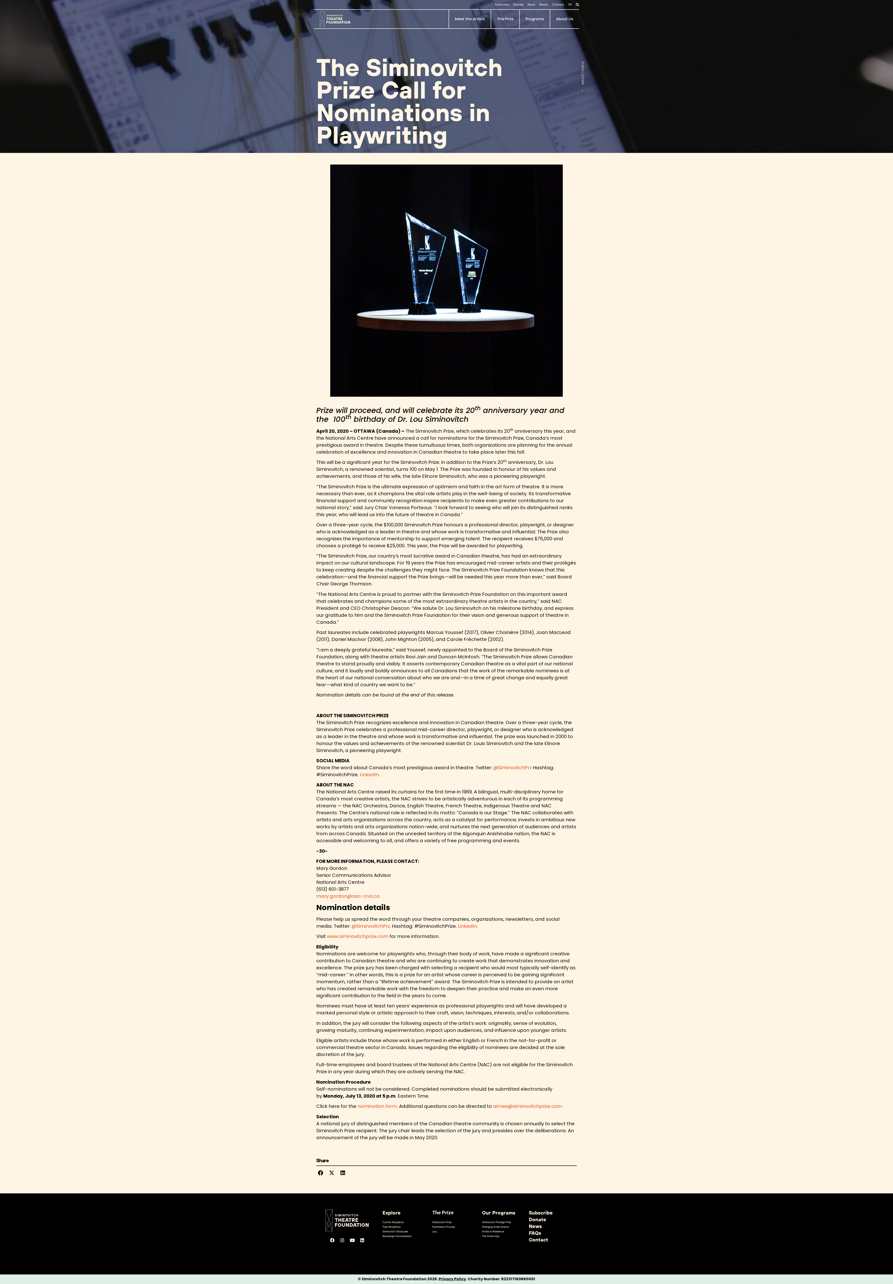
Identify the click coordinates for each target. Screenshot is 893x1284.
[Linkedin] (362, 1240)
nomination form (377, 1106)
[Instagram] (342, 1240)
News (531, 5)
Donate (518, 5)
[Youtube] (352, 1240)
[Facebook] (332, 1240)
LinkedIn (369, 774)
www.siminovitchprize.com (357, 936)
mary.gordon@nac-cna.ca (348, 896)
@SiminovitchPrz (512, 767)
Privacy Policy (452, 1279)
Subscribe (502, 5)
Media (543, 5)
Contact (558, 5)
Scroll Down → (582, 76)
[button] (320, 1173)
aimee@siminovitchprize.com (527, 1106)
